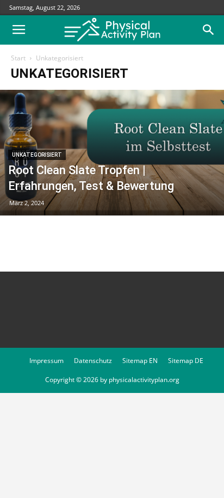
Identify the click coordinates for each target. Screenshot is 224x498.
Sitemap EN (140, 360)
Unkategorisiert (37, 155)
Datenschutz (93, 360)
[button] (209, 30)
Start (18, 58)
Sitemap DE (185, 360)
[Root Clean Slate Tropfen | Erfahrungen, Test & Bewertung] (112, 153)
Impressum (46, 360)
